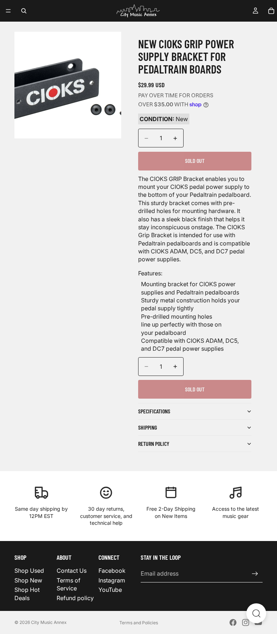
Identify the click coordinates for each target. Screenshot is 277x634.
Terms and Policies (138, 622)
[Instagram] (245, 622)
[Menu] (8, 11)
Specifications (154, 411)
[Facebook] (233, 622)
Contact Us (72, 570)
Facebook (112, 570)
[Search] (24, 11)
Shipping (147, 427)
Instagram (111, 580)
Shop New (28, 580)
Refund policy (75, 597)
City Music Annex (49, 622)
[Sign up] (255, 573)
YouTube (110, 589)
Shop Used (29, 570)
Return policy (153, 443)
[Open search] (256, 613)
